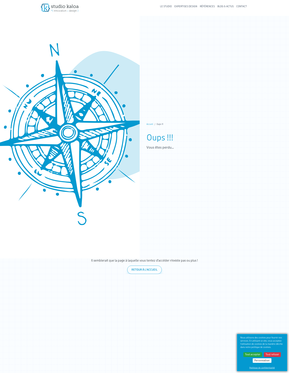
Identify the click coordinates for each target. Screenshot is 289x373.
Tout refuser (272, 354)
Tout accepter (252, 354)
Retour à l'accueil (144, 269)
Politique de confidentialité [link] (262, 368)
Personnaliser (262, 360)
